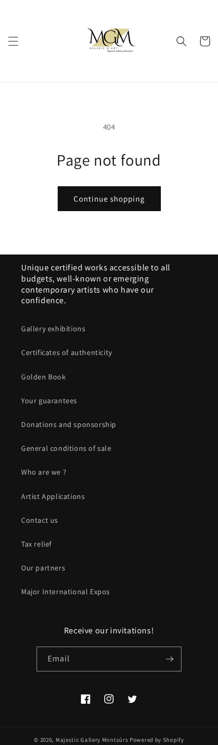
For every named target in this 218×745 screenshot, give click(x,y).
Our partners (43, 568)
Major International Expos (65, 591)
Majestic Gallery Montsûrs (92, 739)
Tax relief (36, 544)
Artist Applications (53, 496)
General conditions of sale (66, 448)
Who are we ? (43, 472)
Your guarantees (49, 400)
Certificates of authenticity (66, 352)
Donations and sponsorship (68, 424)
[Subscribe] (169, 659)
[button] (13, 41)
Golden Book (43, 376)
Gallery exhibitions (53, 328)
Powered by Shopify (157, 739)
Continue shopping (109, 199)
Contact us (39, 520)
